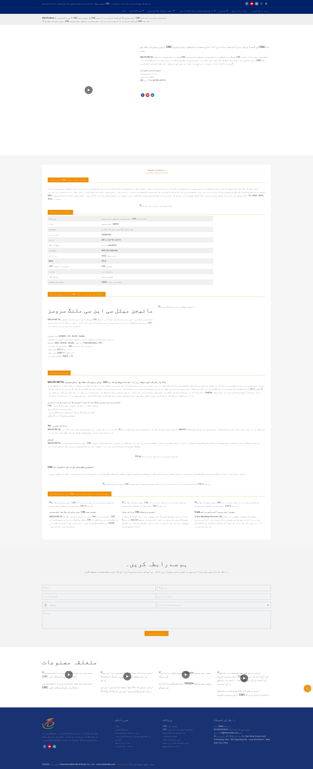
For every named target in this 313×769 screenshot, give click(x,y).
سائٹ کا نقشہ (124, 764)
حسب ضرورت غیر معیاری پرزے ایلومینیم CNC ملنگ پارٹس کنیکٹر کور (67, 685)
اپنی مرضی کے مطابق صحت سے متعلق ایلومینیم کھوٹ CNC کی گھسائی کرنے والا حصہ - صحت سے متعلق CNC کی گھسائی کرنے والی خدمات (244, 693)
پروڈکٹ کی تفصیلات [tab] (156, 170)
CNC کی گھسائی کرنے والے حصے (106, 18)
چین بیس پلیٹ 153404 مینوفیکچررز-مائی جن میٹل (185, 685)
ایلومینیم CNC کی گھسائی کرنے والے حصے (145, 18)
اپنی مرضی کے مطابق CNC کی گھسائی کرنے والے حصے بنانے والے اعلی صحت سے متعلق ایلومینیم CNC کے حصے (97, 21)
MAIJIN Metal (48, 18)
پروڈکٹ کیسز (63, 18)
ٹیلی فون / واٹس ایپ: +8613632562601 (232, 729)
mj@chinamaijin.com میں (231, 733)
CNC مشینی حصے (80, 18)
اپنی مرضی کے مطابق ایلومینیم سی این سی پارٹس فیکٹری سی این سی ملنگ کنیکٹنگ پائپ (127, 689)
